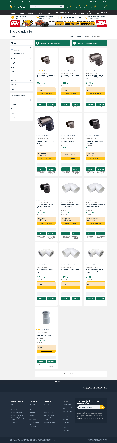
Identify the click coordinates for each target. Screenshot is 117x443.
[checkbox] (12, 50)
